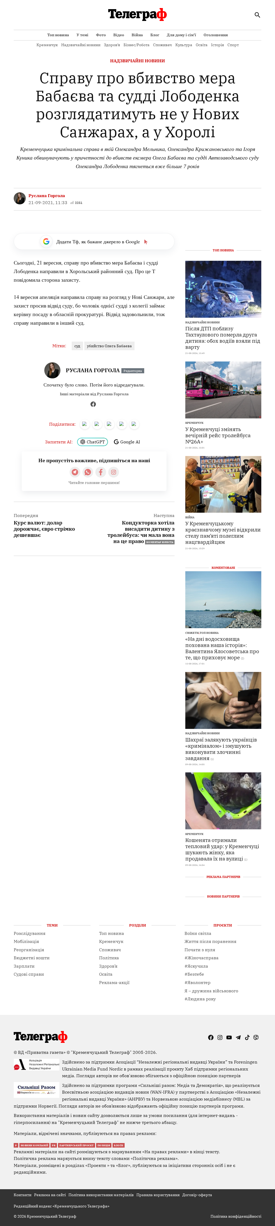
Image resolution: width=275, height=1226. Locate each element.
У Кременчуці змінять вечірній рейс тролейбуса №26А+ (218, 435)
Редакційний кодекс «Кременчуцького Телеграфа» (61, 1206)
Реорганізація (29, 949)
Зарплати (24, 966)
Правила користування (158, 1194)
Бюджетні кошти (32, 957)
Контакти (22, 1194)
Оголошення (216, 34)
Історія (217, 44)
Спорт (233, 44)
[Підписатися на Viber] (87, 472)
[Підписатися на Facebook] (100, 472)
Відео (118, 34)
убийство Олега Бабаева (109, 345)
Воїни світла (197, 933)
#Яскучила (196, 966)
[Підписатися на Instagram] (113, 472)
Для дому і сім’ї (181, 34)
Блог (154, 34)
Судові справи (29, 974)
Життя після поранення (210, 941)
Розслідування (29, 933)
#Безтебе (194, 974)
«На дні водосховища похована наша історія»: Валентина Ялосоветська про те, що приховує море (222, 648)
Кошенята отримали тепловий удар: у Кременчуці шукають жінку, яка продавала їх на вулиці (222, 849)
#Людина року (200, 998)
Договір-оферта (197, 1194)
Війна (137, 34)
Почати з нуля (199, 949)
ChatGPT (96, 441)
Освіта (202, 44)
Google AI (130, 441)
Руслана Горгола (46, 195)
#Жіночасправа (201, 957)
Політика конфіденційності (236, 1216)
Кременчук (47, 44)
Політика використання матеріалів (101, 1194)
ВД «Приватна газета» (42, 1052)
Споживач (162, 44)
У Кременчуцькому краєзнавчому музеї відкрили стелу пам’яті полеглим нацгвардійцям (223, 532)
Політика (109, 957)
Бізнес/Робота (137, 44)
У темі (82, 34)
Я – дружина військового (211, 990)
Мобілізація (26, 941)
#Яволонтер (197, 982)
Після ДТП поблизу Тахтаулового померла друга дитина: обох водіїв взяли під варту (222, 337)
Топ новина (58, 34)
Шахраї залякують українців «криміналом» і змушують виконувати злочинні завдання (221, 748)
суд (77, 345)
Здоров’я (112, 44)
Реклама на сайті (50, 1194)
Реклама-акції (114, 982)
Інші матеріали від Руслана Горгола (94, 393)
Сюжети (192, 633)
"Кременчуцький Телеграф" (101, 1052)
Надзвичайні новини (80, 44)
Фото (101, 34)
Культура (183, 44)
